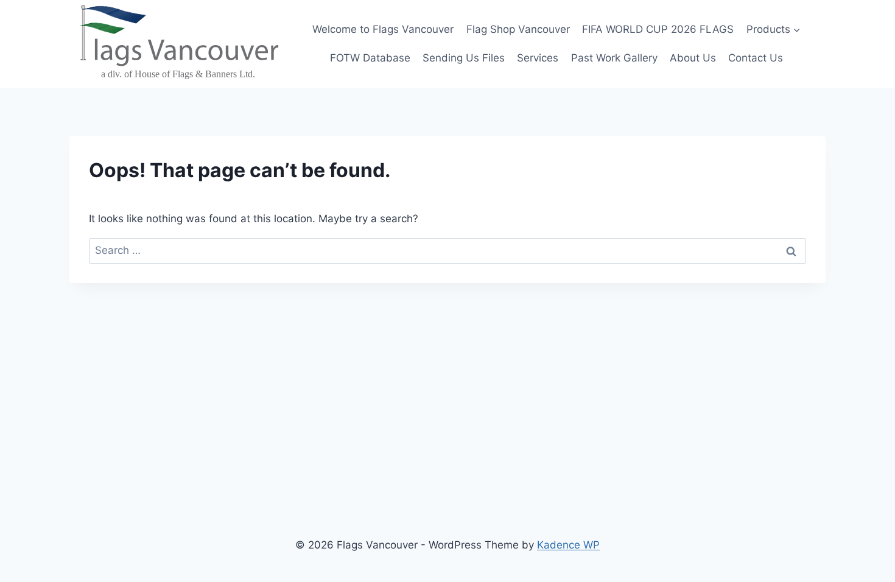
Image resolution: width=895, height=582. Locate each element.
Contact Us (755, 58)
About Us (693, 58)
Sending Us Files (464, 58)
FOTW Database (370, 58)
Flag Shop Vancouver (518, 29)
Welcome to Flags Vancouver (383, 29)
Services (537, 58)
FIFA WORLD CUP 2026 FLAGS (658, 29)
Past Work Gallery (614, 58)
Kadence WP (568, 545)
